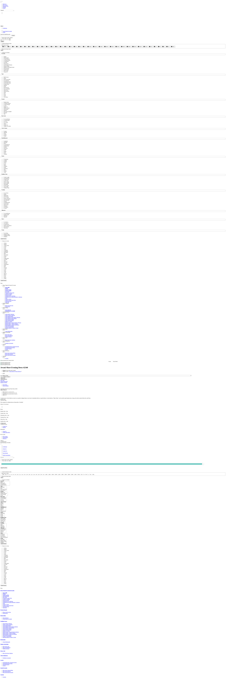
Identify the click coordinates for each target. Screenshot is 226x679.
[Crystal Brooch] (3, 511)
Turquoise (6, 250)
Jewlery (6, 349)
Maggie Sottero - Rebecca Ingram (11, 323)
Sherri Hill (7, 287)
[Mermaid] (3, 531)
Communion (6, 61)
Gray (5, 276)
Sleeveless (6, 227)
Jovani (6, 288)
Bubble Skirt (6, 102)
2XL (173, 46)
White (5, 278)
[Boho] (4, 488)
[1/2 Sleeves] (4, 534)
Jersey (5, 162)
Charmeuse (6, 159)
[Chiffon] (3, 514)
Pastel (5, 136)
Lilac (5, 257)
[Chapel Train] (3, 520)
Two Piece (6, 97)
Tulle (5, 172)
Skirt (5, 92)
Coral (5, 268)
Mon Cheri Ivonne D (9, 354)
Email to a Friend (3, 382)
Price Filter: (4, 38)
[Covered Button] (4, 497)
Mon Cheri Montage (9, 335)
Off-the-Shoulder (7, 198)
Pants (5, 86)
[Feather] (3, 515)
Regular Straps (6, 234)
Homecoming (6, 66)
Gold (5, 272)
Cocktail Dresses (7, 60)
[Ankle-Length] (3, 518)
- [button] (3, 286)
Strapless (5, 205)
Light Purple (6, 258)
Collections (5, 446)
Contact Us (5, 426)
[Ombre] (2, 505)
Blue (5, 253)
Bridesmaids (6, 57)
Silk (4, 169)
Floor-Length (6, 181)
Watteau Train (6, 187)
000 (5, 46)
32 (84, 46)
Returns (4, 427)
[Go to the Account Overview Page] (0, 2)
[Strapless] (3, 542)
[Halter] (3, 524)
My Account (5, 5)
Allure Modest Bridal (9, 316)
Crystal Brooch (7, 144)
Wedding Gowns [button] (6, 312)
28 (75, 46)
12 (38, 46)
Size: (1, 375)
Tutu (5, 95)
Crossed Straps (7, 120)
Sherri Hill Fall (8, 309)
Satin (5, 167)
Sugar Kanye (7, 306)
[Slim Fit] (3, 532)
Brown (5, 273)
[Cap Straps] (3, 539)
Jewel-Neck (6, 196)
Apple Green (6, 245)
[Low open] (4, 500)
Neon (5, 133)
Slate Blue (6, 252)
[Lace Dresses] (4, 490)
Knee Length (6, 183)
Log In (4, 8)
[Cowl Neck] (3, 523)
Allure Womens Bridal (9, 320)
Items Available (6, 385)
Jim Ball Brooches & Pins (10, 347)
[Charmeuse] (3, 513)
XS (151, 46)
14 (43, 46)
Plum (5, 265)
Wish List (4, 4)
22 (61, 46)
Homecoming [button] (5, 307)
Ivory (5, 270)
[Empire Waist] (3, 530)
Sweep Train (6, 185)
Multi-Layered (6, 108)
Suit (4, 93)
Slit (4, 113)
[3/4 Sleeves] (4, 535)
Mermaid (5, 215)
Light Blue (6, 251)
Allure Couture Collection (10, 315)
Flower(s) (6, 148)
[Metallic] (2, 503)
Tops (5, 94)
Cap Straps (6, 233)
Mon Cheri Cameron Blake (10, 353)
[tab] (114, 294)
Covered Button (7, 119)
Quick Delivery (18, 371)
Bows (5, 143)
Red (5, 266)
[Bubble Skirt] (4, 492)
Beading (5, 142)
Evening (5, 62)
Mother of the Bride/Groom (9, 67)
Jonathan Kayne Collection (10, 295)
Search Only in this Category (7, 37)
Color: (1, 376)
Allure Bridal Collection (9, 314)
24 (66, 46)
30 (80, 46)
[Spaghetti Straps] (3, 541)
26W (123, 46)
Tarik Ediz (7, 302)
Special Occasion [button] (6, 350)
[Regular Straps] (3, 540)
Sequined (5, 168)
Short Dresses (6, 91)
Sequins (5, 154)
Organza (5, 166)
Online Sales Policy (4, 381)
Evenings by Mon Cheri (9, 292)
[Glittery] (2, 502)
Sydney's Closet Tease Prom (10, 300)
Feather (5, 147)
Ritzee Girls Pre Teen (9, 305)
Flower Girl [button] (5, 337)
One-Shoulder (6, 200)
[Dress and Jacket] (4, 489)
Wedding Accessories (9, 343)
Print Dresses (6, 87)
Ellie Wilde (7, 291)
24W (118, 46)
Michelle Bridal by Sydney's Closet (11, 328)
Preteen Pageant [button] (6, 303)
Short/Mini (6, 184)
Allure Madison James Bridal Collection (12, 317)
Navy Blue (6, 254)
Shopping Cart (5, 6)
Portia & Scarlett (8, 294)
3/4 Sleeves (6, 223)
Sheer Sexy (6, 90)
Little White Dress (7, 83)
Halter (5, 194)
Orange (5, 267)
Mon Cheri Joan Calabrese (8, 653)
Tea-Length (6, 186)
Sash (5, 152)
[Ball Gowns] (4, 487)
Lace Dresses (6, 80)
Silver (5, 277)
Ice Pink (5, 259)
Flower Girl (6, 63)
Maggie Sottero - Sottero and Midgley (12, 324)
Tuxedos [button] (4, 356)
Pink (5, 260)
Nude (5, 271)
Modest (5, 85)
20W (107, 46)
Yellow (5, 243)
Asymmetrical (6, 178)
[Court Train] (3, 521)
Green (5, 246)
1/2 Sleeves (6, 222)
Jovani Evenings (8, 289)
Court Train (6, 180)
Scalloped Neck (7, 202)
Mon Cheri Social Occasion (10, 355)
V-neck (5, 208)
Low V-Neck (6, 197)
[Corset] (4, 495)
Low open (6, 122)
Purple (5, 256)
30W (135, 46)
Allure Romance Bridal (9, 319)
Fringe (5, 149)
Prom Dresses (6, 68)
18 (52, 46)
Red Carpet (6, 70)
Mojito (5, 244)
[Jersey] (3, 516)
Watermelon (6, 264)
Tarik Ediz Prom (8, 301)
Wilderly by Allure (8, 321)
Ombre (5, 134)
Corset (5, 105)
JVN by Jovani (8, 290)
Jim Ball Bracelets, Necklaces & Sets (12, 346)
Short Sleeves (6, 226)
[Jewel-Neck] (3, 526)
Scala (6, 298)
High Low (6, 106)
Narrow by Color (5, 241)
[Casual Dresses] (5, 483)
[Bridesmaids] (5, 482)
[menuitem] (114, 4)
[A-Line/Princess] (3, 529)
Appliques (6, 141)
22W (112, 46)
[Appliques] (3, 508)
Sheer (5, 123)
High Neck (6, 195)
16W (95, 46)
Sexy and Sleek (7, 88)
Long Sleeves (6, 224)
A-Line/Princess (7, 213)
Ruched (5, 112)
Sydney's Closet (8, 299)
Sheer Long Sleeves (7, 225)
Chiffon (5, 160)
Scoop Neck (6, 203)
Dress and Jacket (7, 79)
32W (140, 46)
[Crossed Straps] (4, 498)
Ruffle (5, 151)
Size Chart (2, 380)
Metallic (5, 132)
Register (4, 7)
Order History (5, 437)
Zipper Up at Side (7, 126)
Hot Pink (5, 261)
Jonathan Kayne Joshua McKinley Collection (13, 297)
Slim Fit (5, 216)
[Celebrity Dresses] (4, 493)
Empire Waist (6, 214)
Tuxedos (6, 358)
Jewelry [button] (4, 344)
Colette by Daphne (8, 293)
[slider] (203, 464)
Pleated (5, 110)
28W (129, 46)
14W (90, 46)
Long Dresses (6, 84)
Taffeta (5, 170)
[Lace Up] (4, 499)
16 (48, 46)
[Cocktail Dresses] (5, 484)
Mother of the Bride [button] (6, 332)
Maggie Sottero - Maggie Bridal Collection (13, 322)
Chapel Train (6, 179)
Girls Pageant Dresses (8, 64)
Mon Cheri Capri (8, 334)
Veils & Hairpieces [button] (6, 341)
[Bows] (3, 510)
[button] (5, 28)
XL (168, 46)
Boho (5, 78)
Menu (2, 26)
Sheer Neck (6, 204)
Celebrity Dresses (7, 103)
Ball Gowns (6, 77)
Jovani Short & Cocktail (10, 310)
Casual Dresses (7, 59)
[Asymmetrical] (3, 519)
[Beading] (3, 509)
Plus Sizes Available (7, 111)
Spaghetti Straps (7, 235)
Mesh (5, 165)
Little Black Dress (7, 81)
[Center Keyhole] (4, 494)
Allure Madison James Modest (10, 318)
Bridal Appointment (6, 455)
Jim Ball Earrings (8, 348)
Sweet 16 (5, 71)
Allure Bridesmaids (8, 331)
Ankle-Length (6, 177)
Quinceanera (6, 69)
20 (57, 46)
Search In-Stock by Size (6, 43)
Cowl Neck (6, 193)
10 (34, 46)
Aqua (5, 249)
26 (71, 46)
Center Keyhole (7, 104)
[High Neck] (3, 525)
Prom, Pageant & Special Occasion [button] (9, 285)
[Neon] (2, 504)
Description (5, 384)
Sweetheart (6, 207)
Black (5, 274)
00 (9, 46)
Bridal (5, 56)
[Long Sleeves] (4, 536)
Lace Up (5, 121)
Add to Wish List (4, 379)
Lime (5, 247)
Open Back (6, 109)
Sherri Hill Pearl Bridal (9, 325)
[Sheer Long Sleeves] (4, 537)
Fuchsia (5, 263)
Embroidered (6, 145)
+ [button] (3, 304)
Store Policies (5, 453)
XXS (146, 46)
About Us (4, 431)
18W (101, 46)
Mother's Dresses (8, 336)
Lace (5, 150)
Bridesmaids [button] (5, 329)
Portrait (5, 201)
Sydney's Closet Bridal (9, 326)
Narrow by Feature (5, 52)
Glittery (5, 131)
